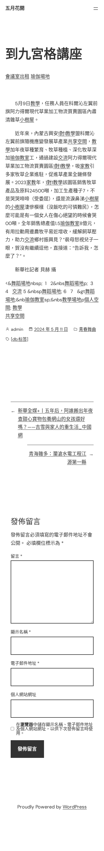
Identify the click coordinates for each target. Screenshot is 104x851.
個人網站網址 (23, 694)
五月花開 (15, 8)
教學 (35, 103)
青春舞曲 (87, 329)
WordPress (75, 807)
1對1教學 (66, 133)
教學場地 (71, 300)
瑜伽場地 (40, 76)
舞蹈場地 (20, 283)
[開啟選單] (96, 8)
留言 (16, 556)
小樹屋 (27, 120)
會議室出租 (17, 76)
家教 (85, 166)
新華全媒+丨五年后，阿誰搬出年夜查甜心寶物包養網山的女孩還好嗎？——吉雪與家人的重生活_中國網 (55, 423)
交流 (63, 158)
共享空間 (77, 141)
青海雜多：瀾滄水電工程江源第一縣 (57, 458)
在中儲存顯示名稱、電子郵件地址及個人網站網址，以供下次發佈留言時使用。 (54, 729)
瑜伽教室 (19, 158)
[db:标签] (19, 339)
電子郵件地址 (25, 663)
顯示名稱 (21, 632)
